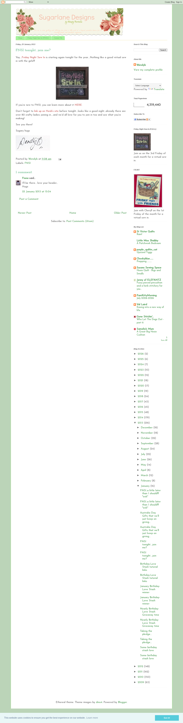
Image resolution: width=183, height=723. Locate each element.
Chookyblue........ (145, 258)
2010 (141, 677)
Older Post (120, 213)
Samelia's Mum (145, 329)
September (147, 443)
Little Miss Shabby (147, 240)
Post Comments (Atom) (80, 221)
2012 (141, 666)
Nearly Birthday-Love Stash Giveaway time (149, 612)
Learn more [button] (92, 718)
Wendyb (141, 65)
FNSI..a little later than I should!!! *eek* (150, 493)
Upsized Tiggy (144, 252)
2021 (141, 380)
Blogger (122, 702)
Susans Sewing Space (149, 267)
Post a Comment (28, 199)
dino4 (99, 702)
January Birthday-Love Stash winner (150, 589)
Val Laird (142, 304)
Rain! (139, 234)
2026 (141, 354)
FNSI (28, 163)
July (143, 454)
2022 (141, 375)
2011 (140, 672)
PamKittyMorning (147, 295)
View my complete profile (148, 70)
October (146, 438)
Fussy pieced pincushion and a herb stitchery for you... (149, 286)
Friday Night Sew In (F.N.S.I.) (38, 38)
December (147, 427)
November (147, 433)
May (144, 465)
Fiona (25, 178)
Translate (159, 89)
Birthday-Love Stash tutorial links (149, 567)
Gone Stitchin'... (145, 316)
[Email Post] (59, 159)
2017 (141, 402)
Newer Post (24, 213)
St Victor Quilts (146, 231)
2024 (141, 364)
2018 (141, 396)
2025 (141, 359)
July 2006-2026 (145, 298)
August (145, 449)
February (146, 481)
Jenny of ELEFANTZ (149, 280)
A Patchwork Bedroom (149, 243)
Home (20, 38)
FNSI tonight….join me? (148, 544)
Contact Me (58, 38)
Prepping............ (144, 261)
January (145, 486)
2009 (141, 682)
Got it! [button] (167, 718)
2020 (141, 386)
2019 (141, 391)
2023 (141, 370)
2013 (141, 423)
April (144, 470)
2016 (141, 407)
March (145, 475)
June (144, 459)
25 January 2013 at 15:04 (36, 191)
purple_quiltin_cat (147, 249)
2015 (141, 412)
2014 (141, 417)
